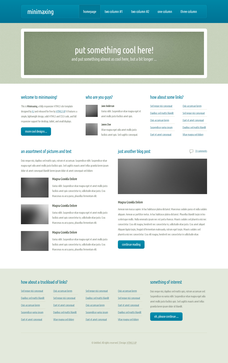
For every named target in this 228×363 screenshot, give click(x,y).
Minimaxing (40, 11)
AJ (33, 111)
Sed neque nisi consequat (161, 105)
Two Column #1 (114, 11)
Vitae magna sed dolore (193, 134)
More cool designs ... (36, 131)
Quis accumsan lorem (159, 120)
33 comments (201, 150)
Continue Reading (131, 244)
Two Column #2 (140, 11)
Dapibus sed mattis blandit (162, 113)
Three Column (188, 11)
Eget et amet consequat (160, 134)
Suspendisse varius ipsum (161, 127)
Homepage (89, 11)
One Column (165, 11)
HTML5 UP (60, 111)
